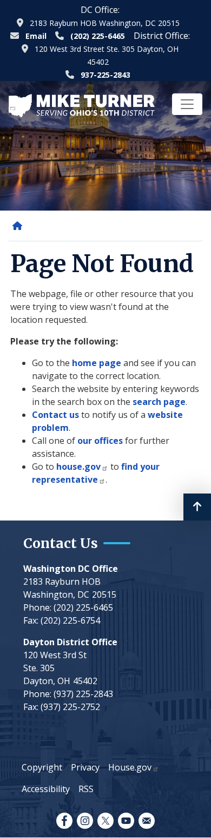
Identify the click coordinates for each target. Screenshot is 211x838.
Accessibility (46, 789)
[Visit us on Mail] (147, 821)
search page (159, 402)
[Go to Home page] (82, 105)
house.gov (78, 466)
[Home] (19, 226)
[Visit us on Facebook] (64, 821)
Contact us (55, 415)
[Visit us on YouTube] (126, 821)
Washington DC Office (70, 569)
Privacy (85, 767)
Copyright (42, 767)
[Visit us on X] (105, 821)
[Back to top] (197, 507)
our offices (100, 441)
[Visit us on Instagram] (85, 821)
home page (96, 363)
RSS (86, 789)
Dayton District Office (70, 642)
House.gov (129, 767)
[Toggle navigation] (187, 104)
